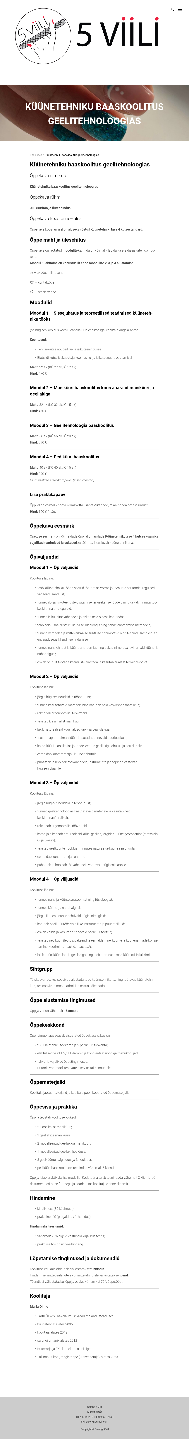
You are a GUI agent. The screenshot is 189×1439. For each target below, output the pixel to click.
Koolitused (36, 155)
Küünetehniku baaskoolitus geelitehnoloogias (72, 155)
